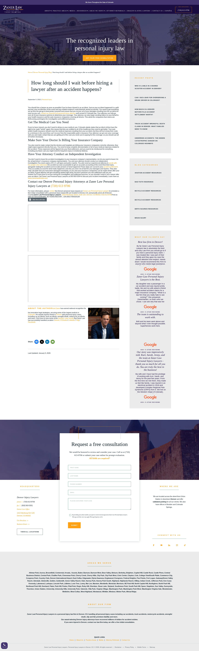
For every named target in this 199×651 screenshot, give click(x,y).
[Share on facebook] (36, 342)
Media (101, 640)
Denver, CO (58, 320)
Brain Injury (140, 218)
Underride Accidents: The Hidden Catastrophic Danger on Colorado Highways (150, 140)
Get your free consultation (99, 58)
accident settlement (110, 167)
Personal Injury (47, 99)
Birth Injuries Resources (146, 209)
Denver (59, 314)
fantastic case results (65, 318)
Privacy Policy (129, 647)
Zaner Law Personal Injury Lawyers (96, 191)
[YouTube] (161, 545)
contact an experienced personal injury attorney (58, 113)
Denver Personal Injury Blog (42, 72)
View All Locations (30, 532)
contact (52, 191)
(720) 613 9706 (60, 186)
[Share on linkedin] (47, 342)
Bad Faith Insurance (144, 182)
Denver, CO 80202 (93, 195)
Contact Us (126, 640)
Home (30, 72)
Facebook (31, 322)
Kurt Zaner (56, 308)
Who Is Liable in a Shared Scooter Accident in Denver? (148, 87)
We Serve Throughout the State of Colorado (99, 2)
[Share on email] (53, 342)
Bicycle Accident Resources (148, 191)
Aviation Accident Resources (148, 173)
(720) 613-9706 (183, 10)
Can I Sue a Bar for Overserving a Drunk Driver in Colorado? (150, 99)
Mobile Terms (142, 647)
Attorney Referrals (112, 640)
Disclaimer (118, 647)
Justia (65, 320)
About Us (79, 640)
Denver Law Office (23, 509)
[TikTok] (185, 545)
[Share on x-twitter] (42, 342)
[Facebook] (153, 545)
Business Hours (22, 524)
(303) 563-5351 (27, 505)
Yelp (77, 320)
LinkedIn (71, 320)
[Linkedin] (169, 545)
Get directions (21, 520)
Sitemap (152, 647)
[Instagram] (177, 545)
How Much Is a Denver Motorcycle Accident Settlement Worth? (145, 111)
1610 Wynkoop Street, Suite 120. (74, 195)
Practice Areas (91, 640)
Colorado (31, 314)
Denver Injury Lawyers (27, 497)
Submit (74, 525)
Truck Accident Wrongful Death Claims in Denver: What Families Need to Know (150, 126)
